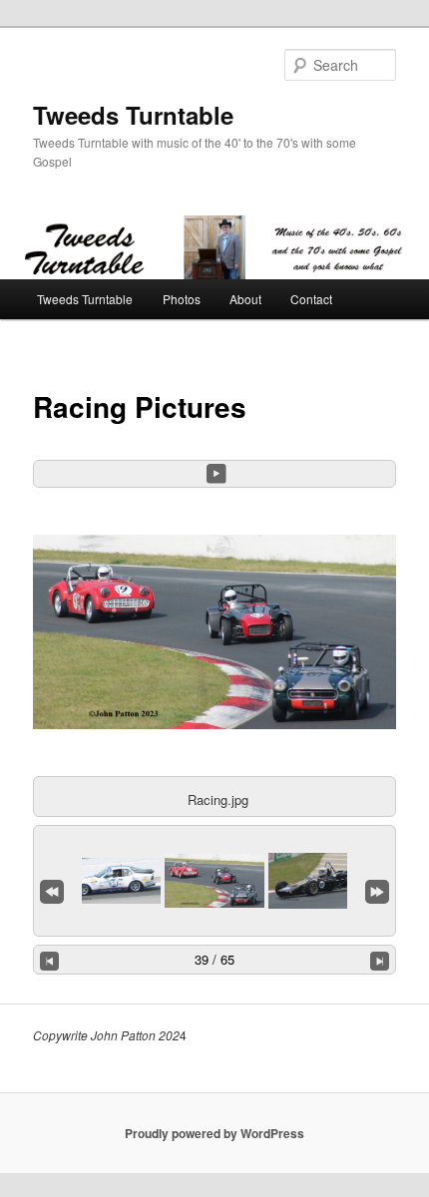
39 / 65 (214, 959)
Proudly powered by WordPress (214, 1133)
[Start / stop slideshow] (216, 474)
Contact (311, 298)
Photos (182, 298)
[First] (52, 888)
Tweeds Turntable (133, 115)
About (245, 298)
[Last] (377, 888)
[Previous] (50, 960)
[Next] (380, 960)
